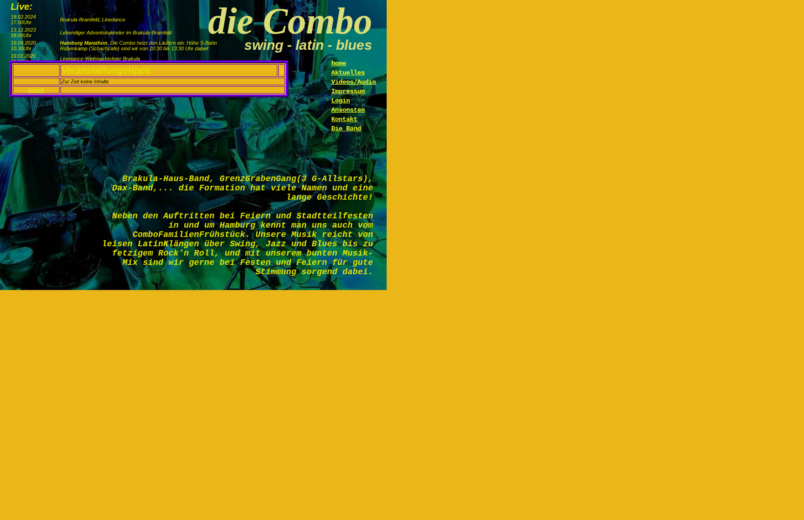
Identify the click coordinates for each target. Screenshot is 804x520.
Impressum (348, 91)
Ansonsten (348, 110)
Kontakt (344, 119)
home (338, 63)
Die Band (346, 128)
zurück (36, 90)
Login (340, 100)
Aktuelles (348, 72)
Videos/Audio (353, 82)
